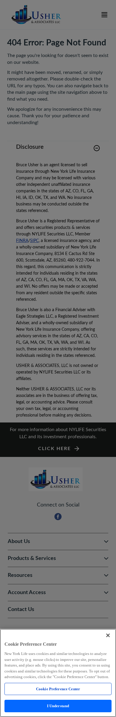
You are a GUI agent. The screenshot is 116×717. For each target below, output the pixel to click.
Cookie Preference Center (58, 689)
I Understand (58, 706)
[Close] (108, 635)
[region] (58, 673)
